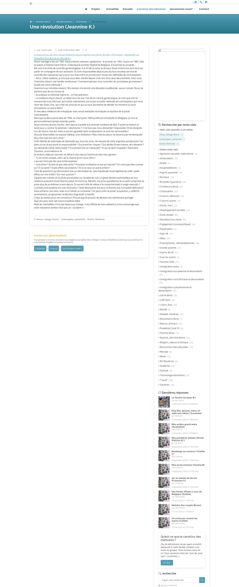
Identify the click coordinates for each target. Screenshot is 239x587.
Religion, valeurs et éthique (176, 342)
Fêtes (164, 238)
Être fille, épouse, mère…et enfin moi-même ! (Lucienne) (187, 412)
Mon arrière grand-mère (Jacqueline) (184, 425)
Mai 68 (164, 309)
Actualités (112, 9)
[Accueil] (31, 21)
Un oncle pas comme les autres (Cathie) (185, 519)
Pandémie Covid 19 (171, 328)
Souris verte (46, 50)
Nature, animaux (170, 323)
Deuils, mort (168, 205)
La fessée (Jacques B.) (184, 397)
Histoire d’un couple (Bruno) (186, 505)
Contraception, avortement (73, 219)
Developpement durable (174, 210)
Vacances (166, 384)
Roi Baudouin (168, 361)
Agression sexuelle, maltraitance (178, 153)
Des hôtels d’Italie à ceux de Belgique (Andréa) (187, 492)
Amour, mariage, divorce (48, 219)
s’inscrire (54, 248)
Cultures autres (170, 200)
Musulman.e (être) (170, 318)
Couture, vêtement (171, 196)
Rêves (165, 356)
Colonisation (168, 191)
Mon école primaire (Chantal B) (188, 465)
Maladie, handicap (171, 314)
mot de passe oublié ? (72, 248)
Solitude (165, 370)
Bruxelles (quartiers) (172, 181)
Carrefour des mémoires (151, 9)
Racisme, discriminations (174, 337)
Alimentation (168, 158)
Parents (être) (169, 332)
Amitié (164, 163)
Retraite (165, 351)
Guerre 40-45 (168, 252)
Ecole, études (168, 214)
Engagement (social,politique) (177, 224)
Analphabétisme (169, 167)
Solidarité (166, 365)
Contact (204, 9)
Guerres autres (169, 257)
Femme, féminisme (96, 219)
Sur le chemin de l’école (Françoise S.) (184, 479)
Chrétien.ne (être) (171, 186)
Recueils (128, 9)
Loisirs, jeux (168, 304)
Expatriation (167, 228)
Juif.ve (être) (168, 295)
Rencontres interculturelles (176, 347)
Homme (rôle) (169, 261)
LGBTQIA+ (166, 300)
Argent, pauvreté (170, 172)
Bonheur (166, 177)
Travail (166, 379)
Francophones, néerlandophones (179, 243)
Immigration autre (171, 266)
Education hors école (172, 219)
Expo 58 (166, 233)
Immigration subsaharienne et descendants (175, 289)
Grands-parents (170, 247)
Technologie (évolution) (174, 375)
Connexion (40, 248)
